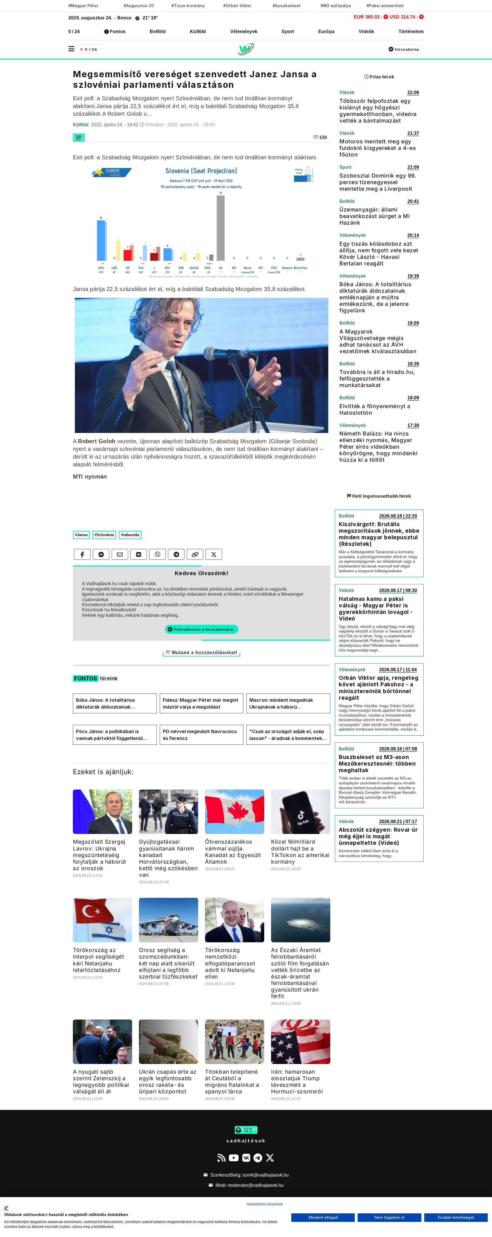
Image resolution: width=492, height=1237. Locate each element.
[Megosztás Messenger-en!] (101, 554)
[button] (71, 49)
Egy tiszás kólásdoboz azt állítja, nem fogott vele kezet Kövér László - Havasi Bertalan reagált (379, 253)
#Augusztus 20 (139, 5)
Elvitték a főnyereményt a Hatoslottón (375, 409)
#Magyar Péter (83, 5)
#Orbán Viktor (237, 5)
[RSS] (222, 1157)
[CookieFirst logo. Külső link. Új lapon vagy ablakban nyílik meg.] (6, 1208)
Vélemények (243, 31)
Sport (288, 31)
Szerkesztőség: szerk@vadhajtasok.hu (249, 1175)
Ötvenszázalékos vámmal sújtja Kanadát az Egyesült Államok (233, 851)
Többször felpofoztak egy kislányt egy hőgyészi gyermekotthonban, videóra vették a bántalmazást (378, 110)
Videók (366, 31)
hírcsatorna (407, 49)
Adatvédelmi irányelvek (265, 1204)
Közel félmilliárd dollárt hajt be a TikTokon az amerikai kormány (300, 851)
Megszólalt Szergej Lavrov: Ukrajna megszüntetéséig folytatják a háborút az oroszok (99, 854)
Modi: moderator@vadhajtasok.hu (249, 1185)
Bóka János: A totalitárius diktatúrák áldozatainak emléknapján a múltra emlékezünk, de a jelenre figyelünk (105, 703)
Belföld (158, 31)
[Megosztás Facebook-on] (82, 554)
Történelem (411, 31)
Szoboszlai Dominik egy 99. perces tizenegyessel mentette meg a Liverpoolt (378, 182)
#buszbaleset (286, 5)
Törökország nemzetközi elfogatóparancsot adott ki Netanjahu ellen (230, 963)
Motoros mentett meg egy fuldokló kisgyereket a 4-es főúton (377, 148)
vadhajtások (246, 1140)
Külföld (198, 31)
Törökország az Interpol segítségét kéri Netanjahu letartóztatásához (98, 960)
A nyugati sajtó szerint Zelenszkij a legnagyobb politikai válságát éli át (101, 1081)
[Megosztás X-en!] (214, 554)
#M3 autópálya (336, 5)
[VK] (246, 1157)
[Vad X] (269, 1157)
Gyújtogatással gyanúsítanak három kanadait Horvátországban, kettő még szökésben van (168, 858)
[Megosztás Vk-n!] (138, 554)
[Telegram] (257, 1157)
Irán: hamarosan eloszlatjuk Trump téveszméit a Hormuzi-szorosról (297, 1081)
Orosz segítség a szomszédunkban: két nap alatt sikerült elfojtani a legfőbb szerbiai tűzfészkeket (168, 963)
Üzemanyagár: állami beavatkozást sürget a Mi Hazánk (374, 216)
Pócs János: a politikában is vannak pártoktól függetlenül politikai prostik (109, 735)
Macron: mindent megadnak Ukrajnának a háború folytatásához (281, 703)
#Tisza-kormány (188, 5)
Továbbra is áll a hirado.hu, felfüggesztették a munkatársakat (377, 378)
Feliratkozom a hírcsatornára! (203, 629)
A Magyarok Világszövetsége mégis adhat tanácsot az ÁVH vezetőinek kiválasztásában (378, 341)
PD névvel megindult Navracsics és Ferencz (200, 735)
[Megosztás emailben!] (120, 554)
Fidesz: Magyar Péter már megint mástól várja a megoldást (201, 703)
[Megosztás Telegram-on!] (176, 554)
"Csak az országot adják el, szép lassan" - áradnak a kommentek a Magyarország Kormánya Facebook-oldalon (287, 735)
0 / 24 (74, 31)
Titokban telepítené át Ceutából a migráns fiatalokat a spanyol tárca (232, 1081)
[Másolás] (195, 554)
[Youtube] (234, 1157)
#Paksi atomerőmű (385, 5)
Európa (326, 31)
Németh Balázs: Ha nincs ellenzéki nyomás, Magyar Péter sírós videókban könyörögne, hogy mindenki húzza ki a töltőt (378, 446)
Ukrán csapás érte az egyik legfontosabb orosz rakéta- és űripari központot (168, 1081)
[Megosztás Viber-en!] (157, 554)
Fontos (118, 31)
